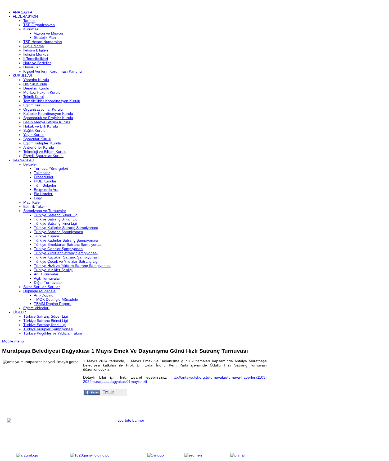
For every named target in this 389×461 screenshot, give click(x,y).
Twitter (108, 391)
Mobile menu (13, 341)
